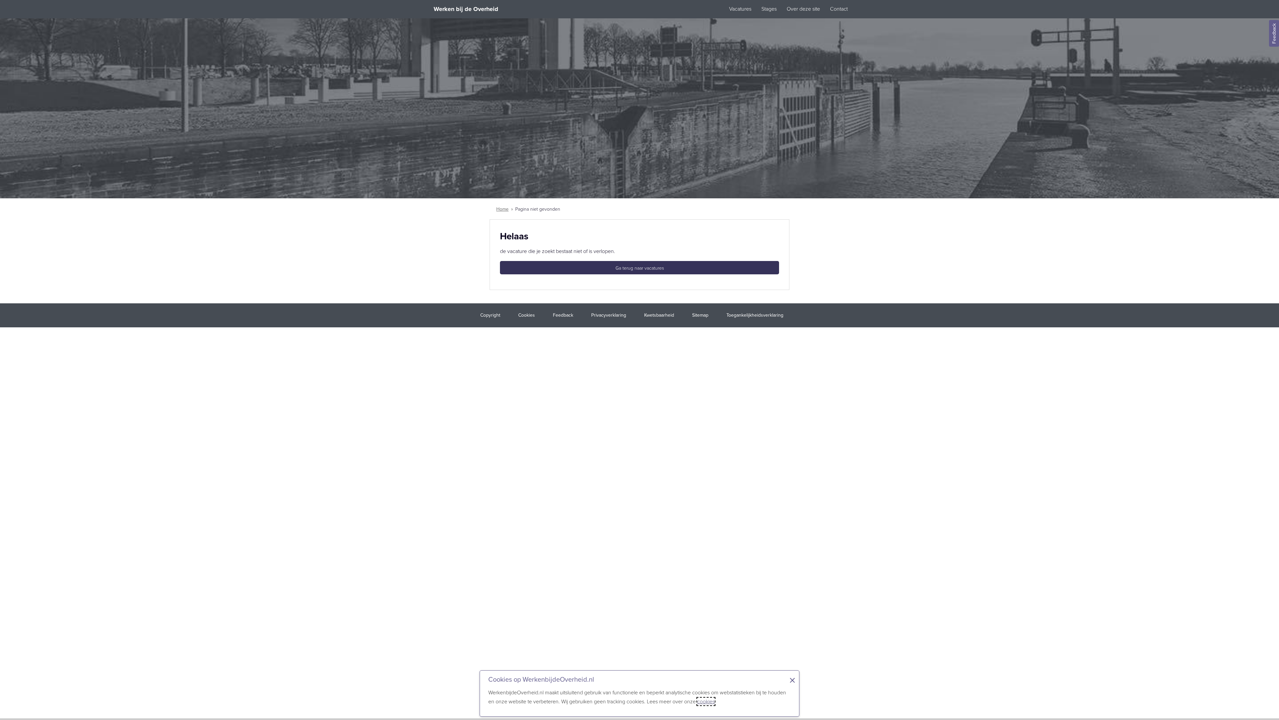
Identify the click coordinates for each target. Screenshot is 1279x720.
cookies (706, 701)
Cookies (526, 315)
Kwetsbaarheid (659, 315)
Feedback (1274, 33)
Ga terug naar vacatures (640, 268)
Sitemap (700, 315)
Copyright (490, 315)
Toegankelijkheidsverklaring (754, 315)
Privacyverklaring (608, 315)
